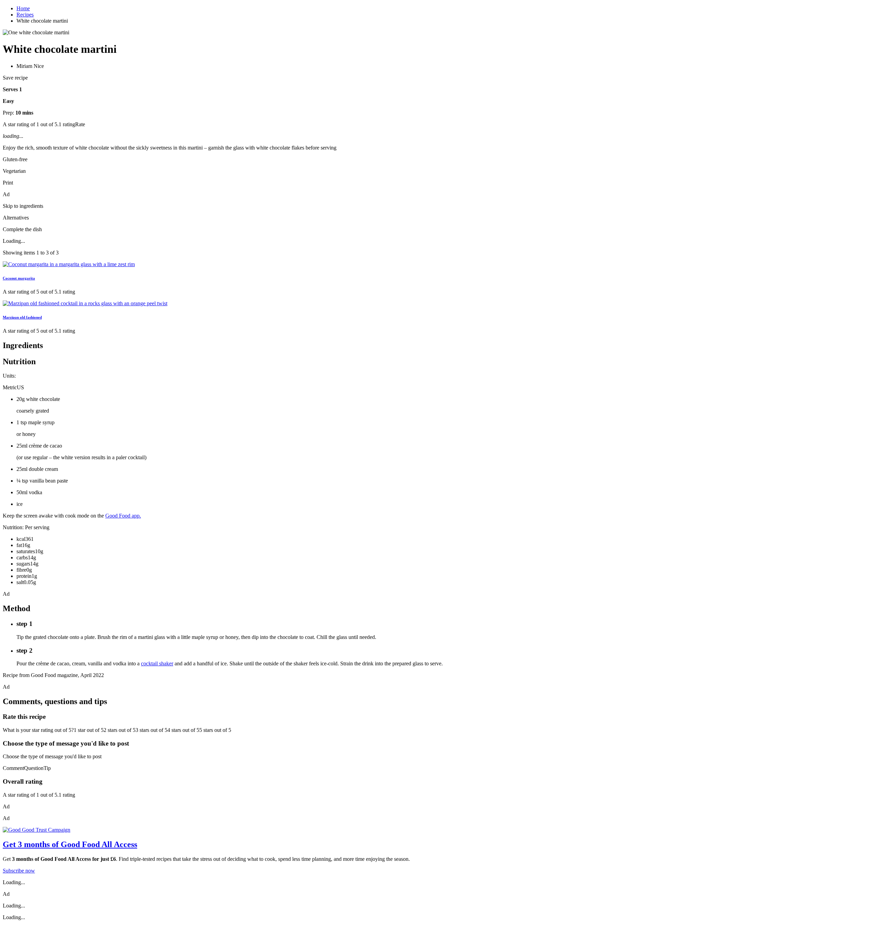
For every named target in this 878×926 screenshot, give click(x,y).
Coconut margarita (19, 278)
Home (23, 8)
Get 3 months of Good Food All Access (70, 844)
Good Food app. (123, 516)
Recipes (25, 14)
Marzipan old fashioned (22, 317)
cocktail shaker (157, 663)
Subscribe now (19, 871)
